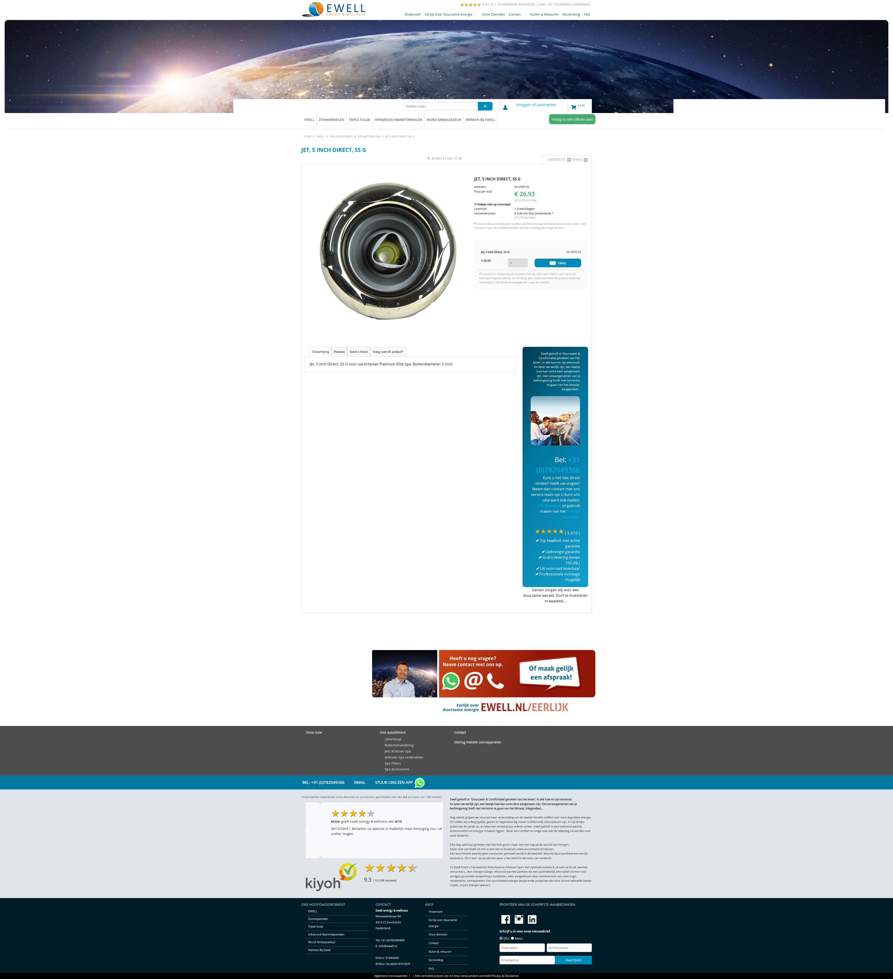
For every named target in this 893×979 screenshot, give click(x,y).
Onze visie (314, 732)
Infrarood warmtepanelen (398, 119)
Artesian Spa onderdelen (404, 757)
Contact (514, 15)
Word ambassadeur (444, 119)
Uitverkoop (393, 739)
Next (437, 830)
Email (360, 782)
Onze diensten (493, 14)
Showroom (412, 14)
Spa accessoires (397, 769)
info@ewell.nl (548, 505)
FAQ (587, 14)
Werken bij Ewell (480, 119)
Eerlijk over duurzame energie (448, 15)
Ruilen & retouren (544, 14)
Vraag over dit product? (388, 351)
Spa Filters (393, 763)
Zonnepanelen (331, 119)
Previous (307, 830)
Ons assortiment (393, 732)
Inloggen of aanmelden (536, 104)
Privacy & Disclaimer (505, 976)
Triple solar (359, 119)
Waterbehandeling (399, 745)
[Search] (485, 106)
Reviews (339, 351)
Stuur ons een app (394, 782)
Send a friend (359, 351)
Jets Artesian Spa (398, 751)
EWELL (309, 119)
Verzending (571, 14)
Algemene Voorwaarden (390, 976)
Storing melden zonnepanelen (477, 742)
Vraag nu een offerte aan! (572, 119)
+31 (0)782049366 (392, 940)
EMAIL (562, 263)
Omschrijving (320, 351)
